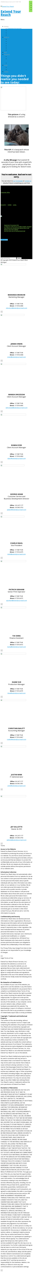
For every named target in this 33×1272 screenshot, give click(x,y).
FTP (8, 67)
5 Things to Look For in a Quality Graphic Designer (18, 226)
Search (19, 258)
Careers (9, 50)
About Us (6, 37)
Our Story (10, 39)
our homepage (18, 181)
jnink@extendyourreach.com (17, 786)
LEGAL (14, 205)
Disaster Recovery (13, 31)
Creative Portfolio (13, 46)
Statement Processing (14, 28)
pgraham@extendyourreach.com (16, 600)
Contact (6, 71)
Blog (5, 52)
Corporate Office (5, 192)
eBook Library (11, 63)
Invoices (10, 69)
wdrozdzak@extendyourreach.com (16, 408)
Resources (7, 54)
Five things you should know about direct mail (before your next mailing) (16, 228)
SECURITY (3, 205)
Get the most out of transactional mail (14, 231)
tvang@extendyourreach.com (16, 647)
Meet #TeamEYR (12, 41)
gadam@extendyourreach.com (16, 510)
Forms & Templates (13, 56)
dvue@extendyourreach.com (16, 693)
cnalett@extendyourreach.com (16, 739)
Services (6, 26)
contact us (28, 181)
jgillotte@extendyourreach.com (16, 840)
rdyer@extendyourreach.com (16, 458)
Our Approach (11, 44)
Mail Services (11, 33)
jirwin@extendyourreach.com (16, 357)
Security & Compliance (14, 48)
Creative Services (12, 35)
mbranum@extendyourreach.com (16, 308)
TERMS (10, 205)
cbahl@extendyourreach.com (16, 554)
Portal (5, 65)
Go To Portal (4, 240)
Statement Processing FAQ (11, 225)
